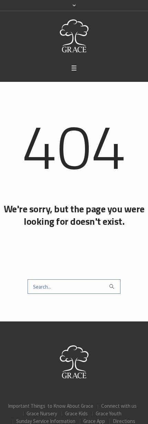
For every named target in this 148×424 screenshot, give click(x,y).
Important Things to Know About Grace (50, 406)
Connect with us (119, 406)
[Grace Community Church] (74, 36)
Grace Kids (76, 413)
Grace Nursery (42, 413)
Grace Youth (108, 413)
